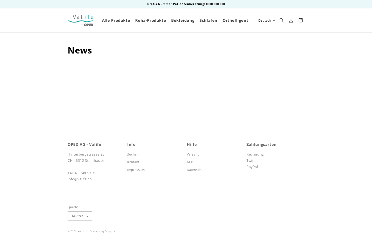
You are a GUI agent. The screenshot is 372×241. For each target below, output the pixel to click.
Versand (193, 154)
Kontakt (133, 162)
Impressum (136, 170)
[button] (281, 20)
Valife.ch (83, 231)
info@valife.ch (80, 179)
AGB (190, 162)
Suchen (133, 154)
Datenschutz (196, 170)
